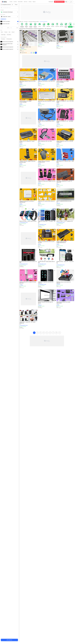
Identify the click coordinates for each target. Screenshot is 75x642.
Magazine (34, 1)
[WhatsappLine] (34, 53)
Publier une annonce (60, 1)
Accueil (22, 21)
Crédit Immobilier (20, 1)
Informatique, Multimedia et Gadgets (34, 21)
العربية (71, 1)
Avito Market (26, 21)
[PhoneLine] (36, 53)
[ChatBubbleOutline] (31, 53)
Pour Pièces (9, 34)
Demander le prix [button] (24, 222)
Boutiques (30, 1)
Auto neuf (11, 1)
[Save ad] (36, 31)
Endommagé (3, 34)
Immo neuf (15, 1)
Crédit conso (25, 1)
